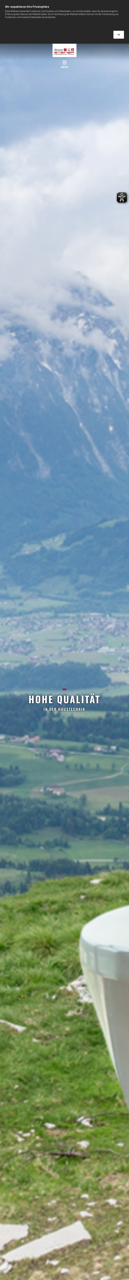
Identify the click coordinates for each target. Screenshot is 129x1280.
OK (118, 34)
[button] (64, 62)
